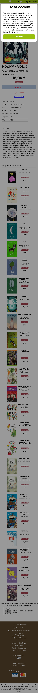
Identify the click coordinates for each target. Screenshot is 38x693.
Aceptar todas (19, 37)
